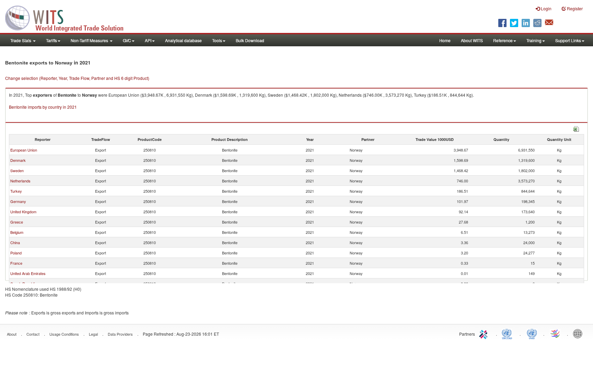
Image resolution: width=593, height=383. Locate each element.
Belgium (16, 232)
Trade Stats (21, 40)
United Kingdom (23, 211)
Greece (16, 222)
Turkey (16, 191)
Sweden (17, 170)
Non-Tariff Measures (90, 40)
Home (445, 40)
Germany (18, 201)
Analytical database (183, 40)
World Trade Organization (555, 333)
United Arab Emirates (28, 273)
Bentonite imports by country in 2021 (43, 107)
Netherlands (20, 180)
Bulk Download (250, 40)
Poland (16, 252)
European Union (23, 150)
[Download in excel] (576, 128)
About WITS (472, 40)
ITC (484, 333)
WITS (68, 17)
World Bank (579, 333)
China (15, 242)
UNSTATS (532, 333)
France (16, 263)
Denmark (18, 160)
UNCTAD (508, 333)
